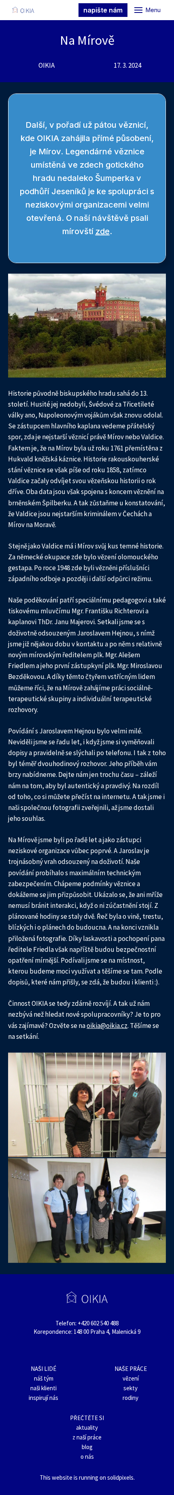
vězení (131, 1378)
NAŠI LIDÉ (43, 1368)
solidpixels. (121, 1477)
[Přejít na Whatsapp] (107, 1350)
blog (87, 1447)
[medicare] (23, 10)
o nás (87, 1456)
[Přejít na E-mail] (127, 1350)
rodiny (130, 1398)
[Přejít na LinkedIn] (87, 1350)
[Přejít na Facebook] (46, 1350)
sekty (130, 1388)
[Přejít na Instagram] (66, 1350)
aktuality (87, 1427)
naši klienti (43, 1388)
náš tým (43, 1378)
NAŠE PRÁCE (131, 1368)
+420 (84, 1323)
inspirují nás (43, 1398)
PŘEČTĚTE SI (87, 1418)
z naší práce (87, 1437)
